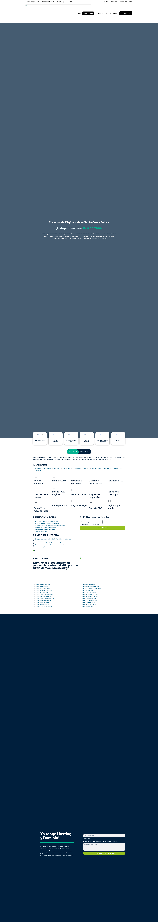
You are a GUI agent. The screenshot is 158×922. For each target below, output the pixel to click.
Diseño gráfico (101, 13)
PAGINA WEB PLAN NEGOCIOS (90, 525)
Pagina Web (88, 13)
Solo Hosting (98, 841)
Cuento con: (86, 838)
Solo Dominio (88, 841)
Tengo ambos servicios (111, 841)
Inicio (79, 13)
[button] (79, 553)
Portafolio (114, 13)
